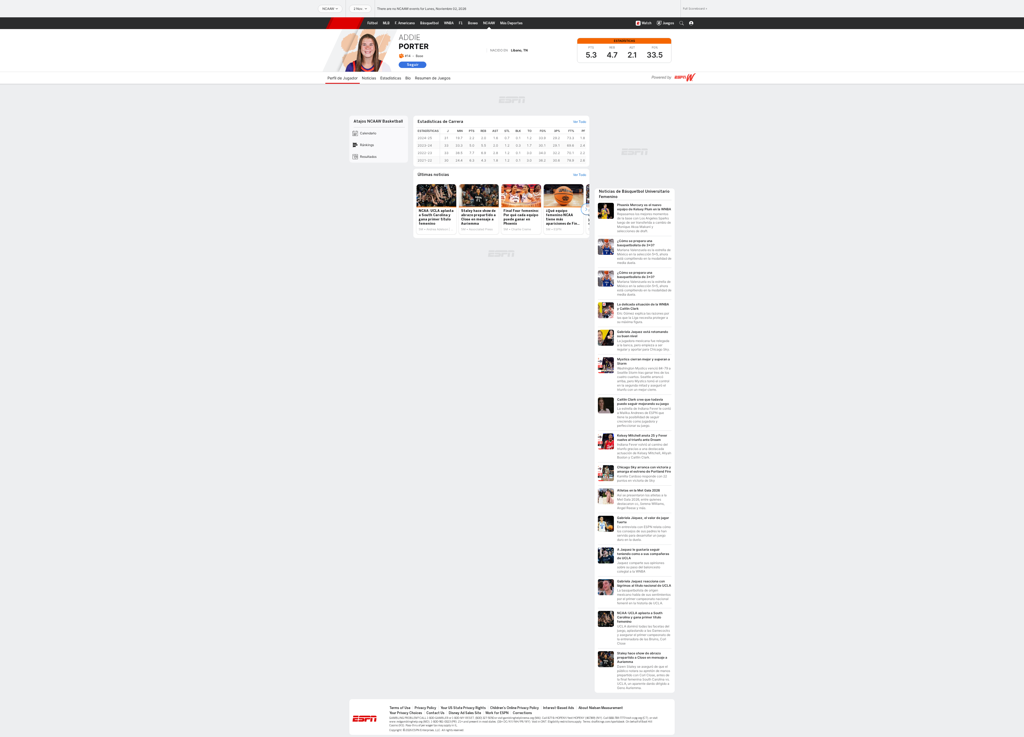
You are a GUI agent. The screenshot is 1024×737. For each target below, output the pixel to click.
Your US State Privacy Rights (463, 708)
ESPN (345, 23)
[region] (513, 145)
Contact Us (435, 713)
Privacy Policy (425, 708)
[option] (436, 209)
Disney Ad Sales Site (465, 713)
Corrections (522, 713)
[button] (681, 23)
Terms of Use (399, 708)
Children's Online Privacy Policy (514, 708)
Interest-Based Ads (558, 708)
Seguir (412, 65)
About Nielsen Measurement (600, 708)
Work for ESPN (497, 713)
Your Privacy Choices (405, 713)
